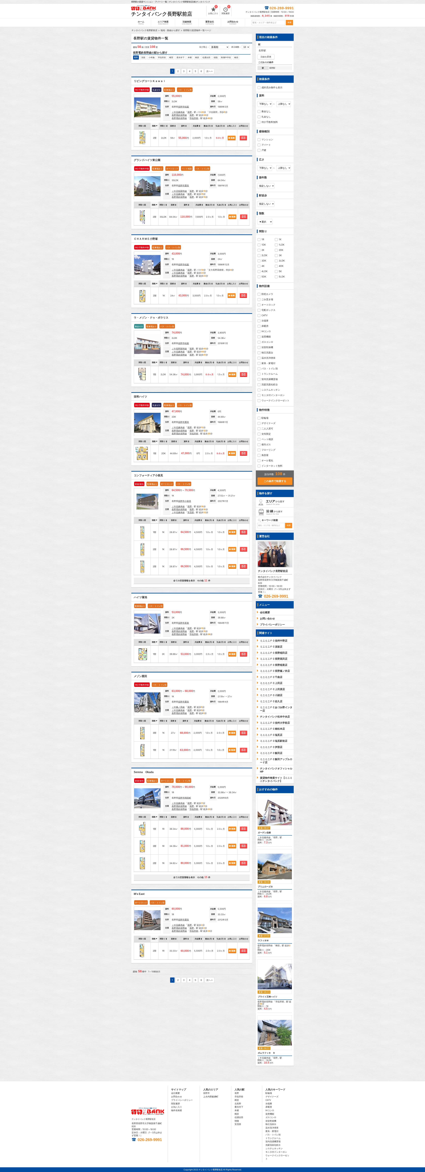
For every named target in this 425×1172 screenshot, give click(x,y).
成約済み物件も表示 (271, 87)
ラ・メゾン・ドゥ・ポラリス (151, 317)
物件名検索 (176, 1110)
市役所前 (162, 57)
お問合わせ (232, 22)
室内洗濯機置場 (269, 379)
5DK (263, 276)
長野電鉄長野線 (179, 115)
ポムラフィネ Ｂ (266, 1053)
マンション (267, 139)
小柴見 (188, 501)
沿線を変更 (265, 56)
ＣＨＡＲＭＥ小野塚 (146, 238)
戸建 (263, 150)
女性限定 (266, 433)
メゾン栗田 (140, 676)
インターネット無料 (271, 465)
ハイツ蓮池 (140, 597)
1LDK (281, 244)
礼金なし (266, 116)
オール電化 (267, 460)
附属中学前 (226, 57)
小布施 (152, 57)
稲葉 (187, 106)
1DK (263, 244)
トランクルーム (269, 373)
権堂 (171, 57)
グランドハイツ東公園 (147, 160)
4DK (281, 265)
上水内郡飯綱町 (210, 1096)
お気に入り (213, 10)
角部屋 (264, 455)
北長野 (238, 1103)
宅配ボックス (268, 310)
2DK (281, 250)
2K (262, 250)
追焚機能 (266, 336)
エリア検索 (163, 22)
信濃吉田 (206, 57)
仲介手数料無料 (269, 122)
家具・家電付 (268, 363)
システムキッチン (270, 389)
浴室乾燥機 (267, 347)
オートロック (268, 304)
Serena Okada (144, 772)
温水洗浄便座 (268, 357)
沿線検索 (187, 22)
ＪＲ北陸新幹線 (179, 191)
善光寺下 (180, 57)
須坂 (143, 57)
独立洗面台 (267, 352)
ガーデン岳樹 (264, 832)
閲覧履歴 (226, 10)
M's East (139, 894)
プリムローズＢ (265, 886)
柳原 (236, 57)
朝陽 (216, 57)
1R (262, 239)
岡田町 (188, 797)
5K (280, 271)
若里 (187, 623)
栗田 (187, 185)
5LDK (282, 276)
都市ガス (266, 444)
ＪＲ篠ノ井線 (178, 707)
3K (280, 255)
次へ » (209, 71)
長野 (136, 57)
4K (262, 265)
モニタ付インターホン (273, 395)
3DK (263, 260)
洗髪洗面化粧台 (269, 384)
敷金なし (266, 111)
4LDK (264, 271)
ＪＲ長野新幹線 (179, 348)
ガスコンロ (267, 341)
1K (280, 239)
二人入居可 (267, 428)
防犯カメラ (267, 294)
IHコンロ (266, 331)
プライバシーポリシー (182, 1100)
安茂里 (190, 512)
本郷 (190, 57)
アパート (266, 144)
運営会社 (209, 22)
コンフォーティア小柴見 (148, 475)
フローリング (268, 449)
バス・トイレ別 (269, 368)
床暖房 (264, 326)
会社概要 (175, 1093)
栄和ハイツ (140, 396)
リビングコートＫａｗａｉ (150, 81)
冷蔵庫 (264, 320)
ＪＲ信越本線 (178, 112)
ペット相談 (267, 439)
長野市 (181, 106)
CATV (264, 315)
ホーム (141, 22)
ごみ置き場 (267, 299)
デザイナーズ (268, 423)
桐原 (197, 57)
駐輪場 (264, 417)
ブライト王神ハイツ (267, 996)
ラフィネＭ (263, 940)
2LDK (264, 255)
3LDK (282, 260)
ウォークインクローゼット (275, 400)
